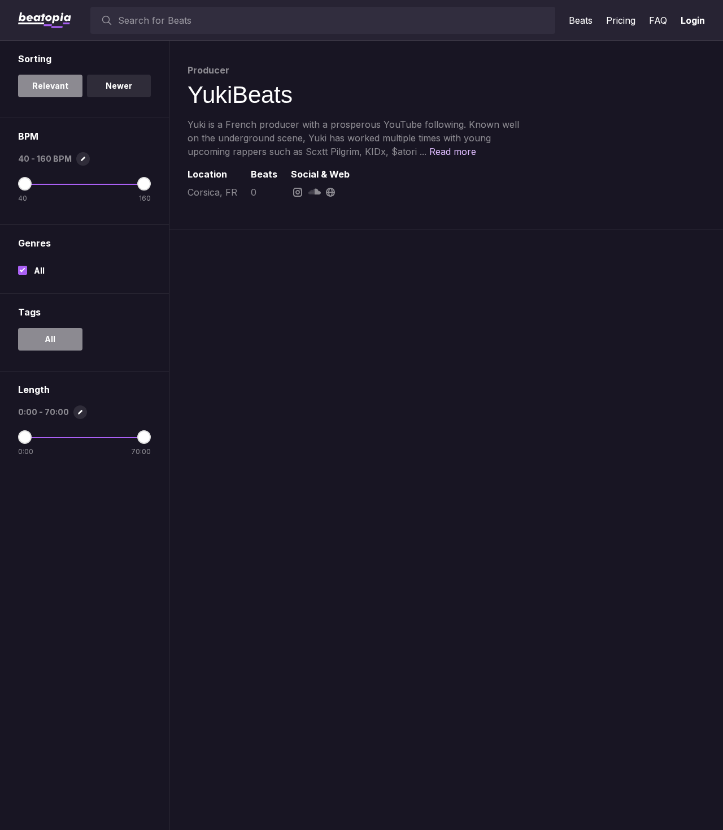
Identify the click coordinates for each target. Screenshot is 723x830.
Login (693, 20)
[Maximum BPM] (144, 184)
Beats (581, 20)
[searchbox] (334, 20)
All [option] (50, 339)
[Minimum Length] (25, 437)
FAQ (658, 20)
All (39, 270)
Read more (452, 151)
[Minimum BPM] (25, 184)
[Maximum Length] (144, 437)
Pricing (620, 20)
